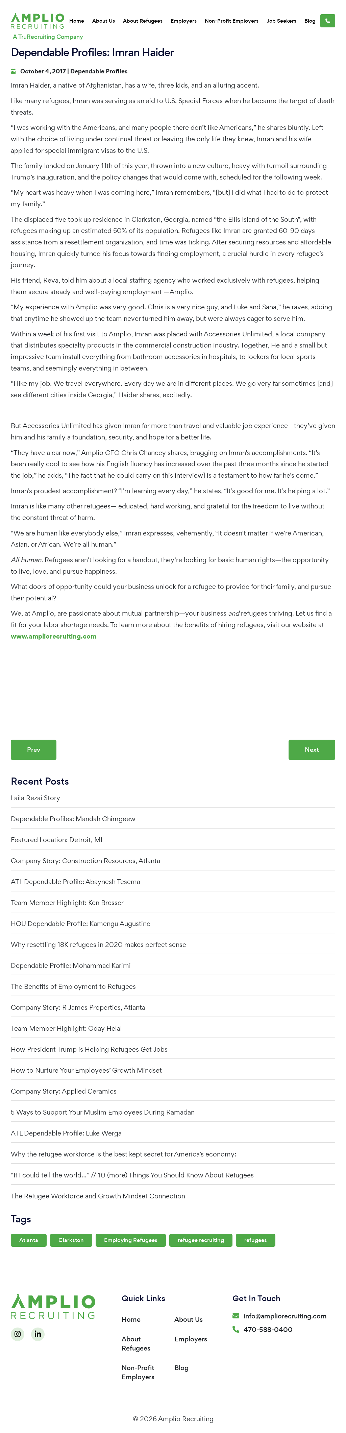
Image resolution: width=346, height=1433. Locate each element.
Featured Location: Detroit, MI (56, 839)
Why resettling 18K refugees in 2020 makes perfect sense (98, 944)
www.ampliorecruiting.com (53, 636)
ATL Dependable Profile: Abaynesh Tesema (75, 881)
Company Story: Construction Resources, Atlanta (85, 860)
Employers (184, 20)
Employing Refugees (130, 1240)
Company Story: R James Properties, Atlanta (78, 1007)
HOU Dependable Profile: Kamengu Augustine (80, 923)
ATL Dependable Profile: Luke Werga (66, 1133)
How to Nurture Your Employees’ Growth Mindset (86, 1070)
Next (312, 749)
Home (76, 20)
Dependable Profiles (98, 71)
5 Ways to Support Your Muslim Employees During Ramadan (103, 1112)
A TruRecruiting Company (48, 37)
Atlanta (28, 1240)
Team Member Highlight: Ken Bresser (67, 902)
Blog (309, 20)
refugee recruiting (201, 1240)
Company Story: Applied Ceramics (64, 1091)
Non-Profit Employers (231, 20)
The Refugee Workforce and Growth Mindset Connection (98, 1196)
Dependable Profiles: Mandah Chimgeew (73, 818)
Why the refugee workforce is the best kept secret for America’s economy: (123, 1154)
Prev (33, 749)
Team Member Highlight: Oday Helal (66, 1028)
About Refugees (143, 20)
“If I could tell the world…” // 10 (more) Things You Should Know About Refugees (132, 1175)
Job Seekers (281, 20)
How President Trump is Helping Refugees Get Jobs (89, 1049)
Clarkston (71, 1240)
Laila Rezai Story (35, 797)
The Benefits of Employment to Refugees (73, 986)
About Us (103, 20)
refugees (255, 1240)
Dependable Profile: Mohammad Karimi (71, 965)
